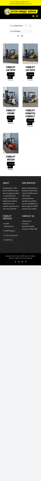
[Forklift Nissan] (10, 143)
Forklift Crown (10, 112)
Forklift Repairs (9, 231)
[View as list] (22, 36)
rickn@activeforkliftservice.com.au (20, 4)
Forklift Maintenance (9, 225)
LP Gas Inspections (11, 235)
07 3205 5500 (32, 229)
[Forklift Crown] (10, 97)
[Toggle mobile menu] (37, 16)
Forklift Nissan (10, 158)
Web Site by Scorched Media (24, 258)
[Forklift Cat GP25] (30, 54)
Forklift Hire (8, 240)
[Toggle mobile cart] (33, 16)
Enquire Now (11, 75)
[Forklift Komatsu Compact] (30, 97)
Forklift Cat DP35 (10, 69)
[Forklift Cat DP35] (10, 54)
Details (10, 80)
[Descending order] (30, 26)
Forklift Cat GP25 (30, 69)
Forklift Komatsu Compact (30, 113)
